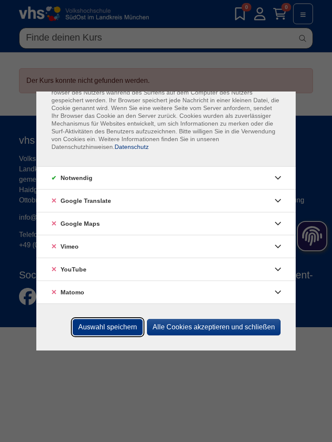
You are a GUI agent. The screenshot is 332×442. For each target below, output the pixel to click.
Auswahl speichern (107, 327)
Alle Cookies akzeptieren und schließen (214, 327)
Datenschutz (132, 146)
